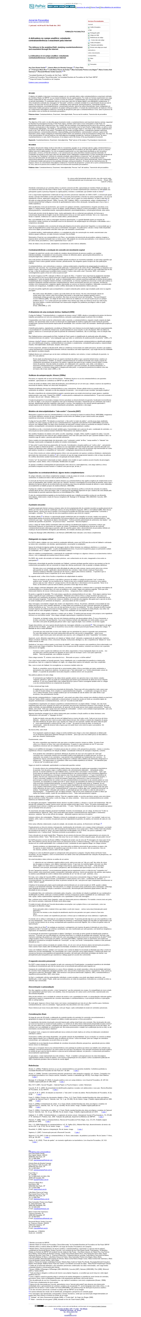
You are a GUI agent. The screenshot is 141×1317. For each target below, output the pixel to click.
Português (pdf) (95, 33)
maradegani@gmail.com (41, 1209)
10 (60, 394)
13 (37, 559)
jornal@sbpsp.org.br (70, 1315)
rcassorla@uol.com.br (41, 1228)
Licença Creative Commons (98, 1306)
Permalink (93, 64)
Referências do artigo (96, 37)
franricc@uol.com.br (40, 1189)
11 (29, 1283)
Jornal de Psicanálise (39, 20)
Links (76, 1070)
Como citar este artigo (97, 40)
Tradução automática (96, 45)
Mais (91, 58)
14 (91, 624)
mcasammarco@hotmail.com (43, 1218)
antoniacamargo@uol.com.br (43, 1170)
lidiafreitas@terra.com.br (41, 1199)
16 (29, 1298)
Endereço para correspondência (39, 82)
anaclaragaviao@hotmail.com (43, 1160)
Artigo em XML (94, 35)
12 (41, 516)
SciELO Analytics (95, 27)
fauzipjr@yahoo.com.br (41, 1179)
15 (101, 823)
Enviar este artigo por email (98, 47)
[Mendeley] (89, 58)
